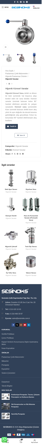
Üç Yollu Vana (11, 273)
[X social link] (17, 2)
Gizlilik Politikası (8, 334)
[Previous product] (6, 84)
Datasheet (5, 382)
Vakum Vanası (31, 273)
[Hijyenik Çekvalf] (11, 235)
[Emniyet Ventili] (11, 204)
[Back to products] (9, 84)
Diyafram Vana (31, 189)
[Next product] (12, 84)
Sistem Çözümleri (8, 373)
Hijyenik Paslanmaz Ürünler (16, 76)
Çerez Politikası (8, 338)
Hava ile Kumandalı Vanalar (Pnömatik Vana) (31, 218)
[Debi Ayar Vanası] (11, 178)
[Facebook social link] (14, 2)
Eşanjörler (5, 369)
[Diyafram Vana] (31, 178)
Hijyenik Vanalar (12, 79)
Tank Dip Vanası (31, 246)
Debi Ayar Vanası (11, 189)
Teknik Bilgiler (7, 386)
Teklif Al (13, 126)
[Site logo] (21, 7)
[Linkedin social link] (23, 2)
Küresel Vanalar (19, 150)
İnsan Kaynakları (8, 348)
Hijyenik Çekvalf (11, 246)
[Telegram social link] (26, 2)
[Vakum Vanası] (31, 261)
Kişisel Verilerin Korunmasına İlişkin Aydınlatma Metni (20, 343)
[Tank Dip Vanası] (31, 235)
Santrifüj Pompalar (18, 414)
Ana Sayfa (9, 71)
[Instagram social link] (21, 325)
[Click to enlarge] (5, 47)
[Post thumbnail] (6, 396)
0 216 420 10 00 (15, 309)
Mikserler (5, 361)
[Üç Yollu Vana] (11, 261)
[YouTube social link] (24, 325)
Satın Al (22, 135)
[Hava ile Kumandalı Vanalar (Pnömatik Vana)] (31, 204)
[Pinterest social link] (20, 2)
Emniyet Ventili (11, 216)
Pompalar (5, 365)
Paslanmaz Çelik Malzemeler (16, 73)
